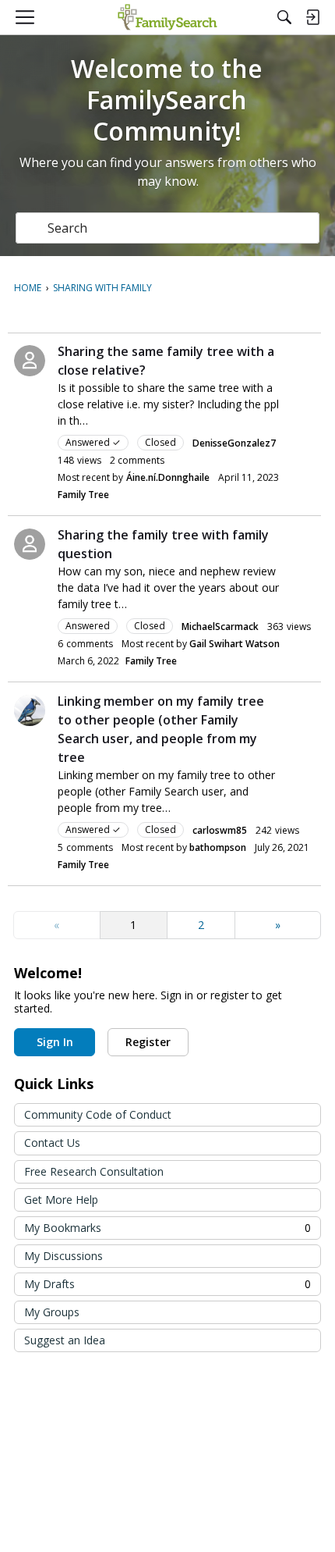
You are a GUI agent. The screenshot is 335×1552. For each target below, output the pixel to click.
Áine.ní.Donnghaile (168, 477)
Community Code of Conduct (97, 1114)
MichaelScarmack (220, 626)
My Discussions (63, 1255)
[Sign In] (312, 17)
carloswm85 (219, 830)
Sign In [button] (55, 1041)
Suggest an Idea (64, 1340)
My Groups (51, 1312)
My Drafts (167, 1283)
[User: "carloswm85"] (29, 710)
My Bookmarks (167, 1227)
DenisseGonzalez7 (234, 443)
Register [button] (148, 1041)
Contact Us (52, 1142)
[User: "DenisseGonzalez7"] (29, 360)
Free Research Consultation (94, 1171)
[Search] (284, 17)
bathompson (217, 847)
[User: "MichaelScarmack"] (29, 544)
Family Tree (83, 494)
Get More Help (61, 1199)
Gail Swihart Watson (234, 643)
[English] (167, 17)
